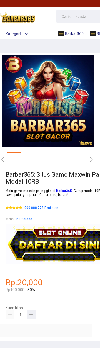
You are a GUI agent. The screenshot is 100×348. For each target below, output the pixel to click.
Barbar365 (64, 191)
